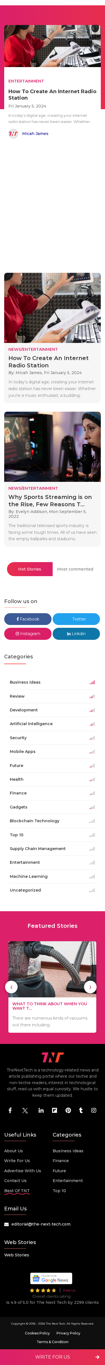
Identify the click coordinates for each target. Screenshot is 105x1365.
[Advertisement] (52, 206)
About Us (13, 1150)
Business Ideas (68, 1150)
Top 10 (59, 1190)
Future (59, 1170)
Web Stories (16, 1255)
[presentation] (11, 987)
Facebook (29, 619)
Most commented (75, 569)
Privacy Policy (68, 1333)
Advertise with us (22, 1170)
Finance (61, 1160)
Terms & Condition (53, 1342)
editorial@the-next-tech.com (41, 1224)
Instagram (29, 633)
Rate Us (69, 1290)
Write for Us (17, 1160)
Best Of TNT (17, 1190)
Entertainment (68, 1180)
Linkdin (78, 633)
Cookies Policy (37, 1333)
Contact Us (15, 1180)
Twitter (78, 619)
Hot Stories (29, 569)
